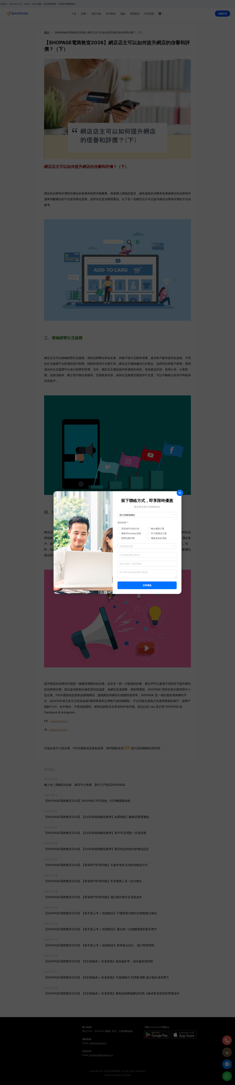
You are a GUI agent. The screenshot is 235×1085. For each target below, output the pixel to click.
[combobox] (147, 546)
